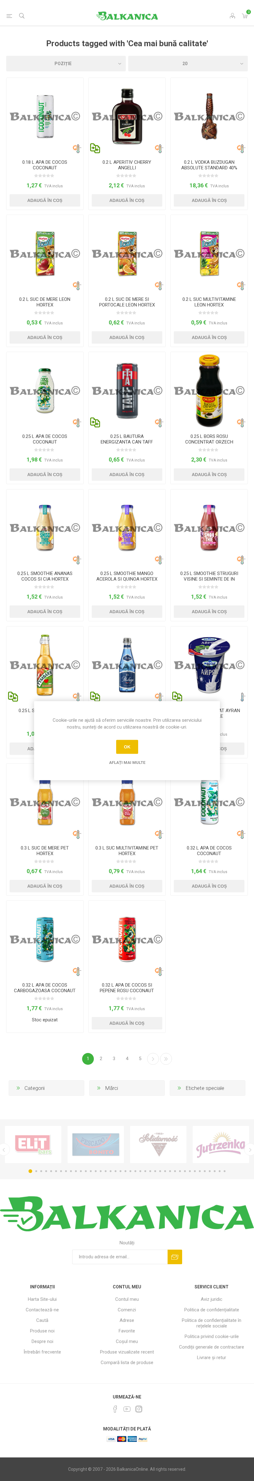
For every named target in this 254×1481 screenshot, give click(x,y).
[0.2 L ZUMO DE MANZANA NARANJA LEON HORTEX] (127, 253)
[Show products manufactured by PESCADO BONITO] (96, 1144)
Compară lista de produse (127, 1362)
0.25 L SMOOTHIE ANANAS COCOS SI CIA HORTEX (44, 576)
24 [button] (145, 1171)
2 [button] (36, 1171)
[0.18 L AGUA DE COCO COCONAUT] (45, 116)
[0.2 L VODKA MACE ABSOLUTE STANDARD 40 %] (209, 116)
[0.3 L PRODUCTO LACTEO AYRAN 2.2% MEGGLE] (209, 665)
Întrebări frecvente (42, 1352)
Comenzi (127, 1310)
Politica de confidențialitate (211, 1310)
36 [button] (205, 1171)
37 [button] (210, 1171)
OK (127, 746)
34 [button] (195, 1171)
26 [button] (155, 1171)
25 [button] (150, 1171)
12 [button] (86, 1171)
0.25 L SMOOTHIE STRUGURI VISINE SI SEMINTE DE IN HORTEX (209, 579)
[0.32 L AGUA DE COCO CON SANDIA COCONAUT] (127, 939)
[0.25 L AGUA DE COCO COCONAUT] (45, 390)
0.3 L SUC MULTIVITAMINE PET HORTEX (126, 850)
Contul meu (127, 1299)
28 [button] (165, 1171)
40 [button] (225, 1171)
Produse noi (42, 1331)
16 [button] (106, 1171)
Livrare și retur (211, 1357)
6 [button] (56, 1171)
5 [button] (51, 1171)
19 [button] (120, 1171)
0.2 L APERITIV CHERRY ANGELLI (127, 165)
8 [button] (66, 1171)
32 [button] (185, 1171)
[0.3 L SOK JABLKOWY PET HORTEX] (45, 802)
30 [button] (175, 1171)
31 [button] (180, 1171)
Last (166, 1059)
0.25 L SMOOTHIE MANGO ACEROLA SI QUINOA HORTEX (126, 576)
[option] (33, 1144)
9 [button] (71, 1171)
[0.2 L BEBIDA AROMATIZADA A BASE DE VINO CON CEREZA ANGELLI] (127, 116)
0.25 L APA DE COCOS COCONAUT (44, 439)
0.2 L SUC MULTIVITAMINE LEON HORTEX (209, 302)
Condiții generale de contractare (211, 1347)
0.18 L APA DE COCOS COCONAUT (44, 165)
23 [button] (140, 1171)
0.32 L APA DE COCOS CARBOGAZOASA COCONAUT (45, 987)
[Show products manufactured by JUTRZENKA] (221, 1144)
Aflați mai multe (127, 762)
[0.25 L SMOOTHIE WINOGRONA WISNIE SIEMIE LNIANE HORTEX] (209, 527)
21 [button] (130, 1171)
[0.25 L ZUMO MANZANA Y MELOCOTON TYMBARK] (45, 665)
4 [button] (46, 1171)
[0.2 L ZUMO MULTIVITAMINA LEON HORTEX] (209, 253)
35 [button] (200, 1171)
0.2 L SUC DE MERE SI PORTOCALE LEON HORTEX (127, 302)
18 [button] (115, 1171)
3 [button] (41, 1171)
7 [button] (61, 1171)
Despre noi (42, 1341)
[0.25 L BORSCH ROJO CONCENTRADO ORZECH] (209, 390)
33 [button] (190, 1171)
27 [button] (160, 1171)
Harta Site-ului (42, 1299)
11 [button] (81, 1171)
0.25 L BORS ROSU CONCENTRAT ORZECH (209, 439)
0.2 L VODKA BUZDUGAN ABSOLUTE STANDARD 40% (209, 165)
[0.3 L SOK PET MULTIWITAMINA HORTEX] (127, 802)
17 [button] (111, 1171)
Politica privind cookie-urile (212, 1336)
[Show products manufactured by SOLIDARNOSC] (158, 1144)
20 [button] (125, 1171)
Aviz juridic (211, 1299)
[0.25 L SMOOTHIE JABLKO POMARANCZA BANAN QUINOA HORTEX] (127, 527)
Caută (42, 1320)
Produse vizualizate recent (127, 1352)
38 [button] (215, 1171)
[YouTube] (127, 1409)
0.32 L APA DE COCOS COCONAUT (209, 850)
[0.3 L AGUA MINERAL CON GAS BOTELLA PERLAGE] (127, 665)
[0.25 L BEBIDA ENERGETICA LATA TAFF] (127, 390)
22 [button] (135, 1171)
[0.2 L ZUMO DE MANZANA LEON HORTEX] (45, 253)
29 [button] (170, 1171)
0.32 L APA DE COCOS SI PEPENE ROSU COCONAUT (127, 987)
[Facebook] (115, 1409)
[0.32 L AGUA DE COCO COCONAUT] (209, 802)
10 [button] (76, 1171)
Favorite (127, 1331)
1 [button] (30, 1171)
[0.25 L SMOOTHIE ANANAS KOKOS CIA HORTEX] (45, 527)
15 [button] (101, 1171)
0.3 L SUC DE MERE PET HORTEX (45, 850)
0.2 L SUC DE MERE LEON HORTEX (44, 302)
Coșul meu (127, 1341)
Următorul (153, 1059)
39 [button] (220, 1171)
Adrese (127, 1320)
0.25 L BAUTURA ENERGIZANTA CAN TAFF (127, 439)
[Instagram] (139, 1409)
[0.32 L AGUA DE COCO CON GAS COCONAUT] (45, 939)
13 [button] (91, 1171)
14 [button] (96, 1171)
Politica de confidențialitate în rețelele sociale (211, 1323)
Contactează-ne (42, 1310)
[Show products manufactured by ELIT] (33, 1144)
